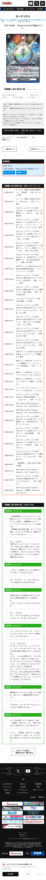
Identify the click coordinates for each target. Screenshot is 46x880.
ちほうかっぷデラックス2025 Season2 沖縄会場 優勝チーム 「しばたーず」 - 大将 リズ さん (29, 397)
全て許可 (10, 874)
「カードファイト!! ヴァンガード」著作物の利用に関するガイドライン (23, 838)
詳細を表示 (40, 874)
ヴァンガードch (30, 3)
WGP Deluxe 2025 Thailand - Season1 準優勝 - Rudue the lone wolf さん (28, 490)
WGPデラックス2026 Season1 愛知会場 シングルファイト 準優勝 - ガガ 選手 (29, 354)
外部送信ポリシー (23, 834)
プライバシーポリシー (23, 832)
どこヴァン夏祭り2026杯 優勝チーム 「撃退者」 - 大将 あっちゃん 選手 (29, 192)
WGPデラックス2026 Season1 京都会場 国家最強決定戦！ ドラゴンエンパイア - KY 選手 (29, 268)
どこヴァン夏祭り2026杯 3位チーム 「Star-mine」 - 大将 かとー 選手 (29, 201)
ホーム (3, 21)
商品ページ (22, 172)
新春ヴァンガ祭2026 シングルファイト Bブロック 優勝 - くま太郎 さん (29, 381)
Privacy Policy (6, 869)
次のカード (35, 149)
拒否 (27, 874)
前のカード (10, 149)
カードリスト (11, 21)
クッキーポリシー (23, 836)
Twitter (18, 771)
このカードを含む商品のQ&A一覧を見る (24, 751)
